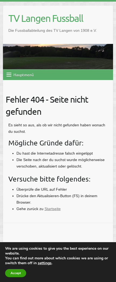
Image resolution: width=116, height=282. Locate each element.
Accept (16, 273)
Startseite (53, 209)
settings (45, 263)
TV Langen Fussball (45, 18)
